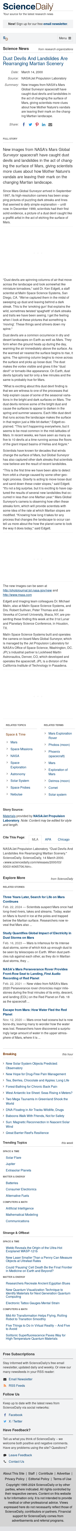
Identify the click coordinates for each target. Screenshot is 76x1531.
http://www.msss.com (17, 594)
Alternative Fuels (17, 1195)
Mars (14, 742)
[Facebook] (23, 124)
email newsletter (55, 23)
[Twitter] (30, 124)
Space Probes (20, 787)
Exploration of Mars (58, 771)
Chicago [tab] (64, 839)
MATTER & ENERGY (14, 1176)
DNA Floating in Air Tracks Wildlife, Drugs (35, 1109)
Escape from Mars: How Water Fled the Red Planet (35, 1011)
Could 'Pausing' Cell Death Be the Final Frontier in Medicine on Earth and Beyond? (39, 1269)
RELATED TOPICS (16, 725)
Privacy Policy (15, 1479)
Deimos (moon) (59, 780)
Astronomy (18, 774)
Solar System (20, 780)
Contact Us (16, 1461)
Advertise (63, 1473)
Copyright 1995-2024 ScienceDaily (30, 1484)
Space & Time (16, 734)
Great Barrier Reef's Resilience (27, 1132)
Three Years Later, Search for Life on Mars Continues (34, 899)
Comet (53, 787)
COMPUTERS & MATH (15, 1202)
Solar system (57, 794)
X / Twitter (15, 1421)
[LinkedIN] (43, 124)
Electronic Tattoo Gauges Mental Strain (33, 1303)
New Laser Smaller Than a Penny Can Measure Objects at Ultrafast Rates (39, 1259)
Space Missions (22, 749)
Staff (31, 1473)
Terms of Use (62, 1479)
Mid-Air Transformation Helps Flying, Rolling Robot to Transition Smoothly (36, 1317)
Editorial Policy (38, 1479)
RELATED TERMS (54, 725)
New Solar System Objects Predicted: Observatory (32, 1065)
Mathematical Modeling (22, 1214)
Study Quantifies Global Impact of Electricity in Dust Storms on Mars (37, 935)
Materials (9, 816)
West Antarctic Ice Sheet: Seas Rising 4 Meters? (39, 1092)
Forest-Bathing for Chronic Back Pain (31, 1086)
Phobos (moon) (59, 744)
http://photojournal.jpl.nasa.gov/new (27, 590)
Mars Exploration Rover (60, 735)
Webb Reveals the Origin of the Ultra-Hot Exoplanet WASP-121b (34, 1249)
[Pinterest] (37, 124)
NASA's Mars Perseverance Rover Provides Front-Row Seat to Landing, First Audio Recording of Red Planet (35, 973)
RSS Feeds (17, 1385)
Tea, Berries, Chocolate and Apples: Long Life (37, 1080)
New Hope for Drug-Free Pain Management (36, 1074)
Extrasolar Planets (18, 1170)
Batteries (12, 1183)
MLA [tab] (35, 839)
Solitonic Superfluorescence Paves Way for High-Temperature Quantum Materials (35, 1337)
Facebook (15, 1415)
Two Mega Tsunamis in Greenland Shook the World (37, 1101)
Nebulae (16, 794)
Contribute (46, 1473)
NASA (15, 755)
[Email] (50, 124)
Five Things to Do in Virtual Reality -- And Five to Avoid (38, 1327)
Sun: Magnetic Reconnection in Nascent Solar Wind (38, 1124)
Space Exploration (18, 764)
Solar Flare (13, 1157)
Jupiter (10, 1163)
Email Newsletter (20, 1379)
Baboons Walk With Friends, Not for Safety (35, 1115)
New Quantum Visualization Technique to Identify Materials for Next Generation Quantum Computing (38, 1293)
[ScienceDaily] (28, 6)
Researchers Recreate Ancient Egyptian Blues (38, 1283)
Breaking (9, 1054)
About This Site (13, 1473)
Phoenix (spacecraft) (57, 753)
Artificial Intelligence (20, 1208)
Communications (17, 1221)
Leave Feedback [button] (20, 1455)
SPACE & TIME (11, 1151)
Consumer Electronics (21, 1189)
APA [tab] (48, 839)
